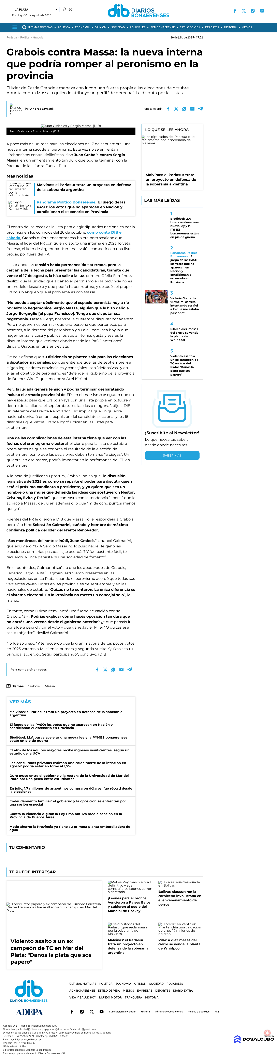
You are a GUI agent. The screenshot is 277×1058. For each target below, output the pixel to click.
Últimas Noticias (40, 27)
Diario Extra (183, 990)
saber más (172, 455)
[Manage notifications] (267, 1033)
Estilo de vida (190, 27)
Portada (11, 37)
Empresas (144, 990)
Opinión (100, 27)
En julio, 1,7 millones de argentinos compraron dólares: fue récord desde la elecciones (71, 790)
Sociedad (118, 27)
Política (64, 27)
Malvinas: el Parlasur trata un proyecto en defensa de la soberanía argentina (66, 713)
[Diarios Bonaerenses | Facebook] (234, 10)
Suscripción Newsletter (122, 1011)
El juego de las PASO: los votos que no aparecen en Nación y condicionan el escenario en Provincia (61, 726)
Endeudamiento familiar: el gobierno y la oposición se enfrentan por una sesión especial (68, 802)
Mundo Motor (110, 997)
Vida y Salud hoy (82, 997)
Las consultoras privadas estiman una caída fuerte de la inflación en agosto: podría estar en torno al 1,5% (68, 764)
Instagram (81, 1011)
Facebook (71, 1011)
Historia (230, 27)
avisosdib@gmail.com (83, 1029)
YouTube (101, 1011)
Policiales (137, 27)
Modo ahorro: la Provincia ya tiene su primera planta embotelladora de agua (70, 828)
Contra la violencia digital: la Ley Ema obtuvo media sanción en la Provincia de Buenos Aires (66, 815)
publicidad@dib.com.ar (29, 1029)
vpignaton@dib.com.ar (56, 1029)
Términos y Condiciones (169, 1011)
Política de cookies (198, 1011)
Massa (50, 686)
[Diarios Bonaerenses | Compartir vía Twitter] (176, 108)
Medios (247, 27)
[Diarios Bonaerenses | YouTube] (262, 10)
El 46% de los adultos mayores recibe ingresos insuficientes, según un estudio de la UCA (70, 751)
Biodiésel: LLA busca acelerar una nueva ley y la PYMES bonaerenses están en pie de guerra (68, 739)
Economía (82, 27)
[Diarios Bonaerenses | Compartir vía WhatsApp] (184, 108)
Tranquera (133, 997)
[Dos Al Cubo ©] (254, 1042)
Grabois (34, 686)
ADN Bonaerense (162, 27)
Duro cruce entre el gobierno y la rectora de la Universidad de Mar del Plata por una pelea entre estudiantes (69, 777)
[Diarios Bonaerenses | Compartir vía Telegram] (200, 108)
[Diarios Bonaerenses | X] (243, 11)
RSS (217, 1011)
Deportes (212, 27)
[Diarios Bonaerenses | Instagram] (252, 10)
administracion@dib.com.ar (25, 1039)
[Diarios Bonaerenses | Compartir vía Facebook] (168, 108)
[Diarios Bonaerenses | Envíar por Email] (192, 108)
